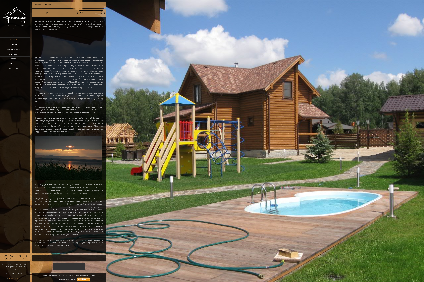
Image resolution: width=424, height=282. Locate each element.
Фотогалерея (13, 54)
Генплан (13, 44)
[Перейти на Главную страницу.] (15, 12)
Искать (101, 12)
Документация (13, 49)
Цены (13, 59)
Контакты (13, 68)
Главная (13, 35)
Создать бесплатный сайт (68, 279)
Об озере (13, 40)
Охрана (13, 63)
